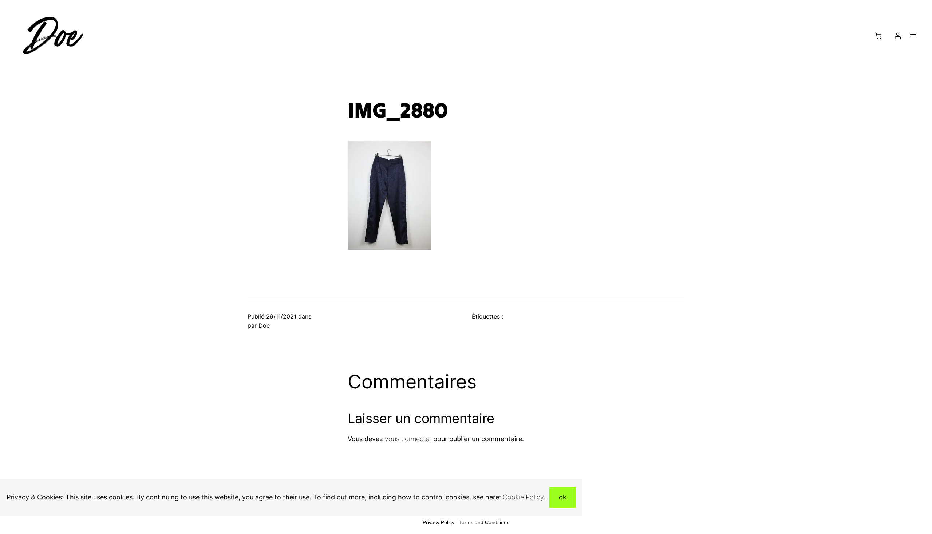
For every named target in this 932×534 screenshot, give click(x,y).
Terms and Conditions (484, 522)
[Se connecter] (897, 36)
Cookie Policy (523, 497)
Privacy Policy (438, 522)
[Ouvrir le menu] (913, 35)
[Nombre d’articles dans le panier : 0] (878, 36)
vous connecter (408, 439)
